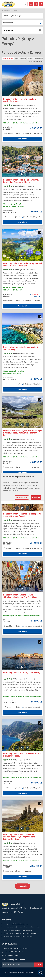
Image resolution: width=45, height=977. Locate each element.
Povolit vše (36, 497)
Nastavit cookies (21, 497)
